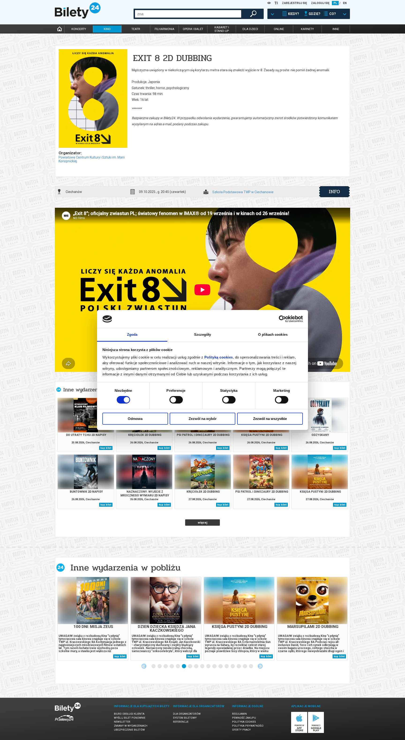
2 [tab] (160, 666)
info (334, 192)
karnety (307, 29)
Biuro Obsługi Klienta (129, 713)
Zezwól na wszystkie (270, 419)
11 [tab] (214, 666)
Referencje (180, 721)
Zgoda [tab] (132, 334)
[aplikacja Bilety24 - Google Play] (316, 732)
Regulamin (239, 713)
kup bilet (105, 447)
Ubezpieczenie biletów (129, 729)
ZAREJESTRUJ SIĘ (294, 3)
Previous (143, 666)
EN (345, 3)
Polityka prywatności (247, 725)
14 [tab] (233, 666)
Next (260, 666)
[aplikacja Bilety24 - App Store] (299, 732)
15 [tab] (239, 666)
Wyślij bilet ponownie (129, 717)
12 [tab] (220, 666)
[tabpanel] (92, 619)
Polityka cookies (244, 721)
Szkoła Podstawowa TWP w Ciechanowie (243, 192)
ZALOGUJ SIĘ (320, 3)
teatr (135, 29)
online (279, 29)
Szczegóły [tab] (202, 334)
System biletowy (185, 717)
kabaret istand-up (221, 29)
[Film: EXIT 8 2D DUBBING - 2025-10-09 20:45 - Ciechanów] (93, 99)
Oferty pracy (241, 729)
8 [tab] (196, 666)
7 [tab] (190, 666)
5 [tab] (178, 666)
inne (336, 29)
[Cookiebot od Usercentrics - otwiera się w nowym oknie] (282, 318)
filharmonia (164, 29)
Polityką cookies (218, 357)
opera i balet (193, 29)
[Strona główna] (78, 17)
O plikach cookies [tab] (273, 334)
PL (335, 3)
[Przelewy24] (64, 722)
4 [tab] (172, 666)
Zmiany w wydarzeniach (130, 725)
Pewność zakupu (244, 717)
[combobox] (188, 14)
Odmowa (135, 419)
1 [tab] (153, 666)
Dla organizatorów (187, 713)
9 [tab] (202, 666)
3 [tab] (166, 666)
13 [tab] (227, 666)
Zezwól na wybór (203, 419)
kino (107, 29)
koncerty (78, 29)
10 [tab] (208, 666)
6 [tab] (184, 666)
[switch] (176, 400)
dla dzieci (250, 29)
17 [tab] (251, 666)
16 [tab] (245, 666)
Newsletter (122, 721)
